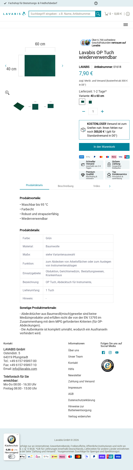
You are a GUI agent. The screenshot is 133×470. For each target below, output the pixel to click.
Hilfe (71, 369)
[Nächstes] (62, 66)
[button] (103, 353)
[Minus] (83, 111)
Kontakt (73, 362)
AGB (71, 394)
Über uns (73, 350)
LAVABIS (84, 67)
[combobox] (62, 14)
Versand (101, 80)
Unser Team (75, 356)
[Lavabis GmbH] (15, 14)
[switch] (11, 457)
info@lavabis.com (24, 369)
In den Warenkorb (104, 146)
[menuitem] (113, 14)
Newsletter (74, 375)
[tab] (34, 186)
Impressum (75, 387)
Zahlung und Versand (81, 381)
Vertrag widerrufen (79, 416)
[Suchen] (98, 14)
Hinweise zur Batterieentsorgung (79, 408)
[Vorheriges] (6, 66)
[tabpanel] (66, 262)
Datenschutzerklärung (81, 400)
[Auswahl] (102, 111)
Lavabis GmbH (62, 440)
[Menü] (17, 435)
